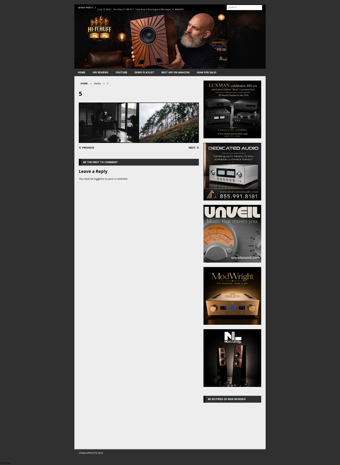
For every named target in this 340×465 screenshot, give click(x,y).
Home (81, 72)
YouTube (121, 72)
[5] (139, 141)
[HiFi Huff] (170, 66)
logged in (99, 178)
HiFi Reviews (100, 72)
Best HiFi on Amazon (175, 72)
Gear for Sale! (206, 72)
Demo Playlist (144, 72)
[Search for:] (244, 7)
